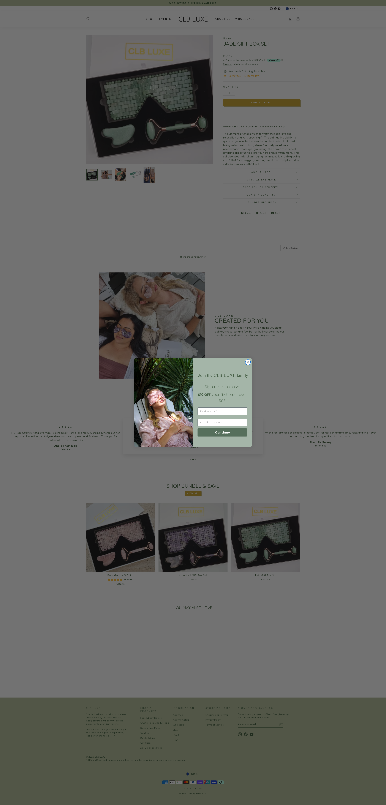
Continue (222, 432)
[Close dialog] (248, 362)
